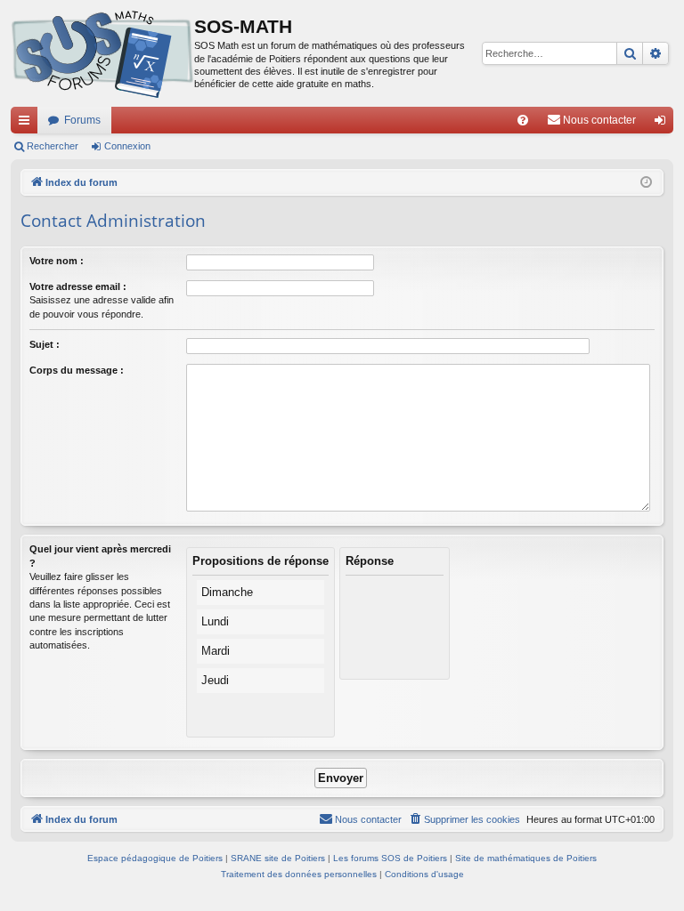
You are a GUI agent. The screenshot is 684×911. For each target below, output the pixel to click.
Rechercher (52, 146)
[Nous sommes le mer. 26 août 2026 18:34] (646, 183)
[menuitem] (522, 120)
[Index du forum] (102, 53)
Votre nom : (56, 260)
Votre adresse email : (77, 286)
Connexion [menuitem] (663, 123)
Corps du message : (76, 370)
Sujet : (44, 344)
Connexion (127, 146)
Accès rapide (27, 123)
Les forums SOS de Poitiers (390, 858)
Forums (82, 120)
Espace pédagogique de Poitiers (155, 858)
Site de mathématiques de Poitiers (526, 858)
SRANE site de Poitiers (278, 858)
